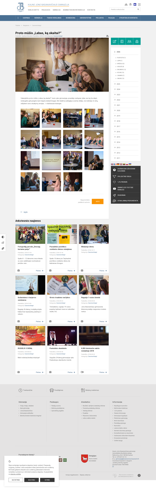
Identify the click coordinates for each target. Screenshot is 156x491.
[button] (126, 4)
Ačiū (97, 201)
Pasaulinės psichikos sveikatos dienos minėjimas (61, 248)
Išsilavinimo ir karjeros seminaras (27, 299)
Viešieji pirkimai (87, 410)
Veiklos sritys (33, 10)
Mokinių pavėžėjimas (57, 408)
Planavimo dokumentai (90, 415)
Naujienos (26, 25)
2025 (118, 84)
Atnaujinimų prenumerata (128, 201)
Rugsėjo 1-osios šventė (90, 298)
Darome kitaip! (36, 25)
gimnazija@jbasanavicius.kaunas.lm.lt (127, 459)
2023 (118, 94)
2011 (118, 158)
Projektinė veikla (124, 176)
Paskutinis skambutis (58, 348)
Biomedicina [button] (70, 18)
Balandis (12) (121, 69)
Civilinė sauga (118, 440)
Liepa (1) (119, 60)
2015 (118, 137)
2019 (118, 116)
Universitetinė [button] (85, 18)
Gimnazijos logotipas (120, 415)
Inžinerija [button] (38, 18)
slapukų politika (16, 474)
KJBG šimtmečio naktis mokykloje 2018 (90, 349)
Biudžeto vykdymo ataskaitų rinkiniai (94, 406)
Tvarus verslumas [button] (54, 18)
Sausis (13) (120, 78)
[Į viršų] (139, 475)
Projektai (85, 413)
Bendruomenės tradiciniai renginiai (30, 415)
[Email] (65, 460)
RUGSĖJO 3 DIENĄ (25, 348)
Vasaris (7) (120, 75)
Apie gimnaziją (24, 408)
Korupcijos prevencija (120, 438)
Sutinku (47, 480)
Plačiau (38, 271)
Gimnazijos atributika (26, 413)
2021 (118, 105)
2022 (118, 100)
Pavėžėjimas (58, 390)
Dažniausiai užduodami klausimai (126, 170)
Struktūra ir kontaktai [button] (128, 18)
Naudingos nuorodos (120, 406)
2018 (118, 121)
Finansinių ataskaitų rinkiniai (91, 408)
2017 (118, 126)
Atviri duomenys (119, 420)
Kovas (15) (120, 72)
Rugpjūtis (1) (121, 57)
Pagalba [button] (111, 18)
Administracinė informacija (74, 10)
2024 (118, 89)
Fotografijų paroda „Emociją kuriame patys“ (29, 248)
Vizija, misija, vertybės (27, 406)
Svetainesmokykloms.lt (125, 476)
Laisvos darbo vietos (120, 428)
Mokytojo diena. (87, 247)
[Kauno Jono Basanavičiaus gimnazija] (20, 7)
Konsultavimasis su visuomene (123, 433)
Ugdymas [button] (26, 18)
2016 (118, 132)
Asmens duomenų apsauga (122, 430)
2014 (118, 142)
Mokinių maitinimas (92, 390)
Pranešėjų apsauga (120, 423)
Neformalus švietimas (120, 408)
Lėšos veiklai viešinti (89, 418)
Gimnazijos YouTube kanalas (125, 189)
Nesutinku (31, 480)
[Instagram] (60, 460)
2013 (118, 147)
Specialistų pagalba (57, 410)
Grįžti (25, 212)
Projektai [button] (100, 18)
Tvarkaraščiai (27, 390)
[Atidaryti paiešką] (138, 9)
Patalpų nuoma (56, 406)
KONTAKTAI (91, 10)
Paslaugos (46, 10)
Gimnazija (56, 10)
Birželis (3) (120, 63)
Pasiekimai (121, 195)
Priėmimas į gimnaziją (120, 418)
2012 (118, 153)
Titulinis (17, 25)
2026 (118, 52)
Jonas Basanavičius (26, 410)
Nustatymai (16, 480)
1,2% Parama (122, 182)
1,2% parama (118, 410)
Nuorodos (117, 425)
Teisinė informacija (120, 413)
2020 (118, 110)
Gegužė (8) (120, 66)
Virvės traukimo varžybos (60, 298)
